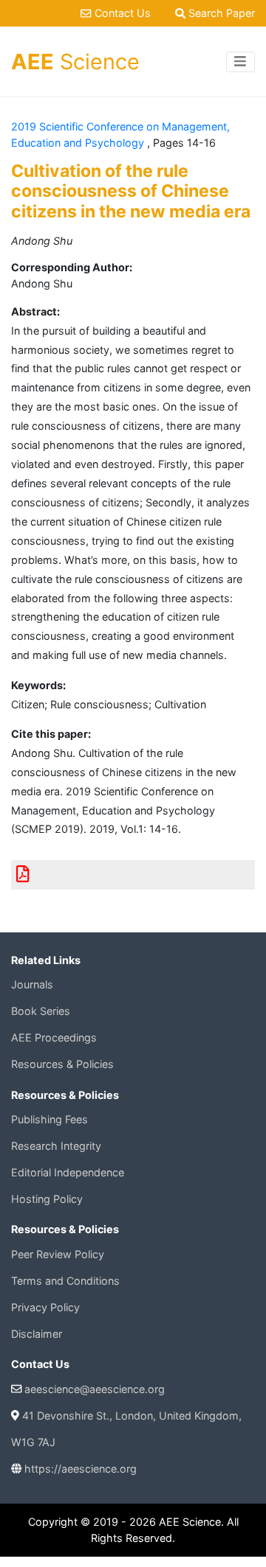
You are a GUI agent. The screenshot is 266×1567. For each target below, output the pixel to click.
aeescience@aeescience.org (94, 1389)
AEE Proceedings (54, 1037)
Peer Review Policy (57, 1254)
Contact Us (122, 13)
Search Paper (220, 13)
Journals (32, 984)
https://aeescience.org (80, 1468)
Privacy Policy (45, 1307)
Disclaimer (36, 1333)
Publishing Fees (49, 1119)
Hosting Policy (47, 1199)
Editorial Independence (67, 1172)
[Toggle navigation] (240, 62)
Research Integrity (56, 1146)
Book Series (40, 1011)
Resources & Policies (62, 1064)
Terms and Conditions (65, 1280)
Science (75, 61)
